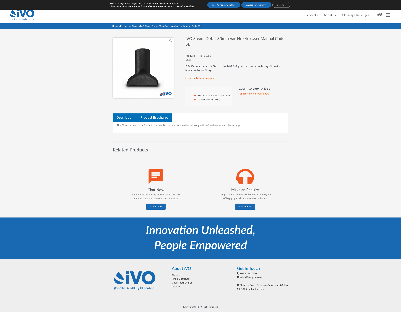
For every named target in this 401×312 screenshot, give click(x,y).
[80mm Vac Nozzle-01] (143, 68)
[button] (156, 207)
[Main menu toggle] (388, 15)
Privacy (176, 286)
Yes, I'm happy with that (223, 4)
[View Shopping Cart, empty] (378, 15)
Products (125, 26)
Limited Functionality (256, 4)
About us (176, 275)
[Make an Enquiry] (245, 176)
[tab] (125, 117)
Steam (135, 26)
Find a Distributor (181, 278)
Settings (281, 4)
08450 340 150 (248, 273)
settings (190, 6)
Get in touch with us (182, 282)
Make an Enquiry (245, 190)
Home (115, 26)
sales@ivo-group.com (251, 277)
